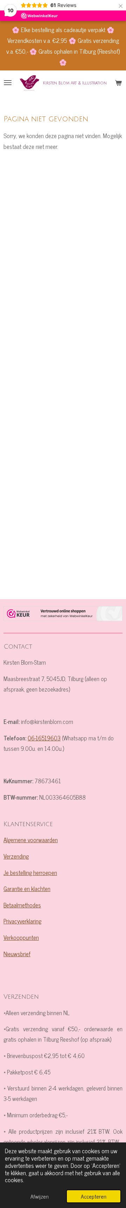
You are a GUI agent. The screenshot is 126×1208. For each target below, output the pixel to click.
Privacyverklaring (22, 921)
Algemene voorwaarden (31, 839)
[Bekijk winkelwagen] (118, 82)
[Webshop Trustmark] (63, 615)
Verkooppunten (21, 937)
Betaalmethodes (22, 904)
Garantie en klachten (27, 888)
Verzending (16, 856)
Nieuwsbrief (17, 953)
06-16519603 (44, 737)
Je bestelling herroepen (30, 872)
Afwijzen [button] (39, 1196)
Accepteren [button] (93, 1196)
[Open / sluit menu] (7, 82)
